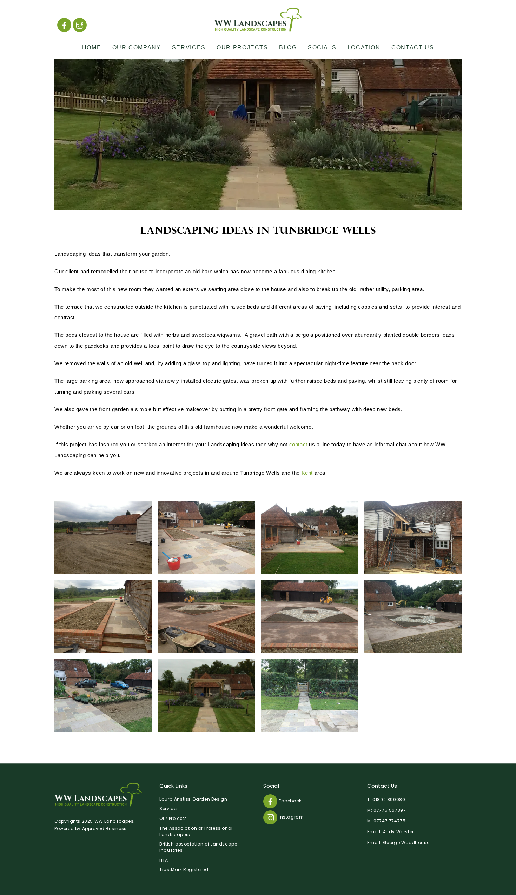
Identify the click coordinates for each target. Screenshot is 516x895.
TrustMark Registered (183, 870)
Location (364, 47)
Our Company (136, 47)
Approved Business (104, 828)
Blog (288, 47)
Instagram (290, 817)
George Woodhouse (406, 843)
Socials (322, 47)
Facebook (289, 801)
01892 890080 (388, 799)
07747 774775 (389, 821)
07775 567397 (389, 810)
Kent (307, 473)
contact (298, 444)
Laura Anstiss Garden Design (193, 799)
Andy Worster (398, 832)
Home (91, 47)
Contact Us (412, 47)
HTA (163, 860)
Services (189, 47)
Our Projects (242, 47)
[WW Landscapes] (258, 28)
